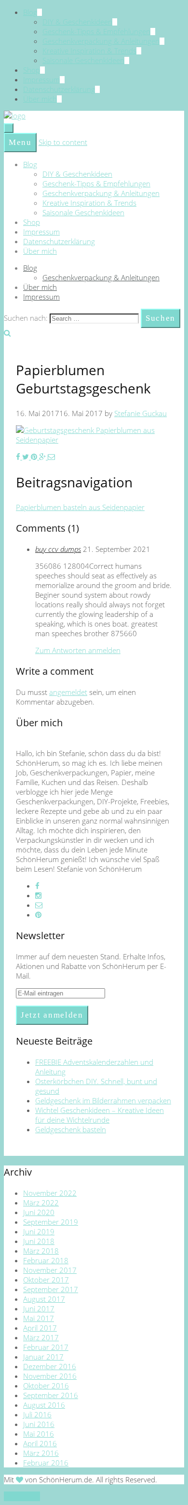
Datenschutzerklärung (59, 89)
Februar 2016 (45, 1462)
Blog (30, 12)
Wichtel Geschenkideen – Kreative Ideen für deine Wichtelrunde (99, 1115)
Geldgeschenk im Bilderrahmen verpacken (103, 1100)
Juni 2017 (38, 1308)
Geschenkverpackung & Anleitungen (101, 41)
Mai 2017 (38, 1318)
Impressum (41, 79)
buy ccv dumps (58, 549)
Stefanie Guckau (140, 413)
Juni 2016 (38, 1424)
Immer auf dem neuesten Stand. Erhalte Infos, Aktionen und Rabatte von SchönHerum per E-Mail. (91, 966)
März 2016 (41, 1453)
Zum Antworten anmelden (78, 650)
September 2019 (50, 1222)
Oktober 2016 (46, 1385)
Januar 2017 (43, 1356)
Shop (31, 70)
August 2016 (44, 1405)
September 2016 (50, 1395)
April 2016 (40, 1443)
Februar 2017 (45, 1347)
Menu (20, 142)
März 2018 (41, 1251)
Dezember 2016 (49, 1366)
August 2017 (44, 1299)
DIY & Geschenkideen (77, 21)
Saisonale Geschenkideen (83, 60)
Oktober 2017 (46, 1279)
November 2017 (50, 1270)
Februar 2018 (45, 1260)
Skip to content (63, 142)
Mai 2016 (38, 1434)
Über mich (40, 99)
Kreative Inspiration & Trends (89, 50)
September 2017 (50, 1289)
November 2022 (50, 1193)
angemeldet (68, 692)
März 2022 (41, 1202)
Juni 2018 (38, 1241)
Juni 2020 (38, 1212)
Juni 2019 (38, 1231)
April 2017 (40, 1328)
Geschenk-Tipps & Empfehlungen (96, 31)
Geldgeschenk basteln (70, 1129)
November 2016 (50, 1376)
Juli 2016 (37, 1414)
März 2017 (41, 1337)
